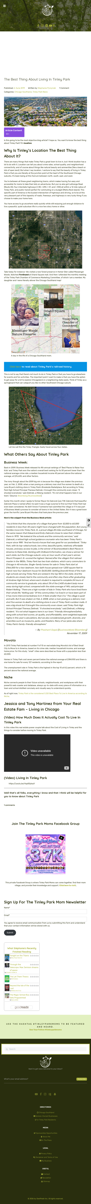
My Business (47, 1161)
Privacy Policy (46, 1154)
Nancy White (14, 1000)
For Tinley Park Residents (46, 1120)
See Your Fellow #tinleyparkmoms (45, 1030)
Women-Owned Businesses (46, 1116)
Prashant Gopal (49, 629)
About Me (46, 1137)
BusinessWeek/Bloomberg (72, 629)
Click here (15, 366)
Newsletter (46, 1178)
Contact (46, 1174)
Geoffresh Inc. (42, 1199)
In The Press (47, 1140)
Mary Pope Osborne (16, 958)
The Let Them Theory (19, 977)
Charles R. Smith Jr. (11, 972)
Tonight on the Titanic (19, 955)
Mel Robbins (14, 979)
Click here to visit (67, 885)
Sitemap (46, 1181)
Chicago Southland (46, 1113)
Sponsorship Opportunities (46, 1133)
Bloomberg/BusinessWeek (29, 496)
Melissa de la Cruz (16, 990)
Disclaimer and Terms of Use (46, 1157)
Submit (10, 933)
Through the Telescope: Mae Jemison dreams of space (24, 967)
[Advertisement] (45, 56)
